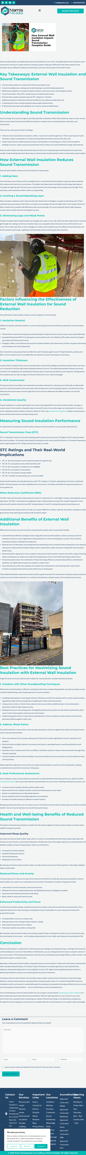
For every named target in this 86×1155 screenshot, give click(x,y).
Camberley (50, 1112)
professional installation (57, 411)
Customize (13, 1146)
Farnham (49, 1109)
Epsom (49, 1116)
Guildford (50, 1102)
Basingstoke (51, 1140)
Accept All (41, 1146)
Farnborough (51, 1137)
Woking (49, 1105)
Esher (48, 1126)
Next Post (81, 1011)
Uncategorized (21, 56)
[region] (27, 1140)
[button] (39, 10)
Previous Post (6, 1011)
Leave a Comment (8, 56)
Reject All (27, 1146)
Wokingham (51, 1144)
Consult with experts (7, 782)
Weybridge (50, 1123)
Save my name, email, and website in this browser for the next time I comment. (32, 1067)
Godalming (50, 1119)
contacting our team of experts (70, 993)
